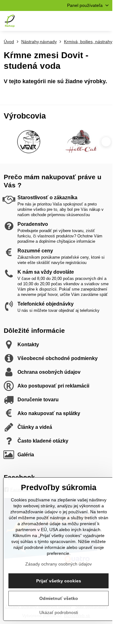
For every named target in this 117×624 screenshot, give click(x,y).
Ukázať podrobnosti (58, 612)
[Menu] (104, 21)
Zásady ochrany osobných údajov (58, 563)
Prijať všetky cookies (58, 580)
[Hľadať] (74, 21)
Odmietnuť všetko (58, 598)
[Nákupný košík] (89, 21)
